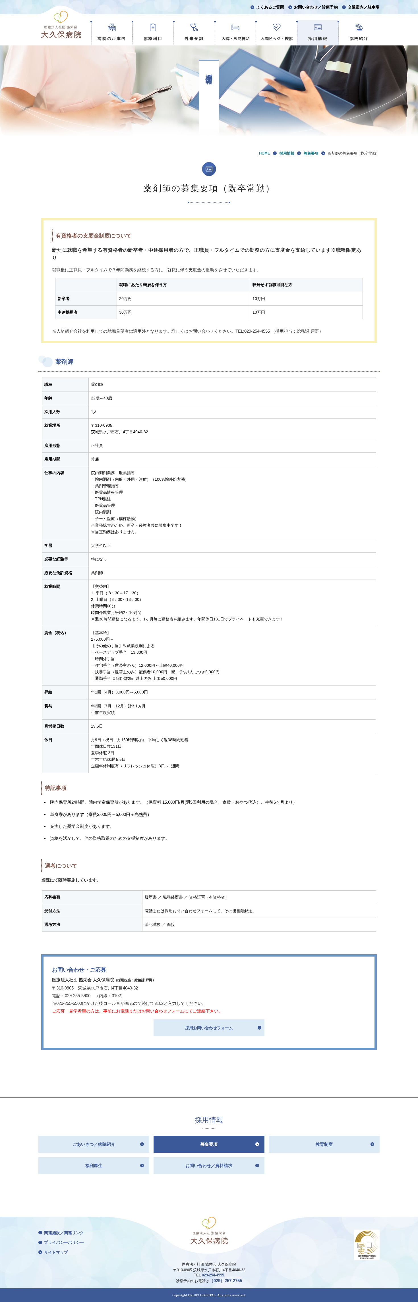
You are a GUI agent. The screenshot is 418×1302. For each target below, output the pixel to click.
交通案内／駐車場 (364, 7)
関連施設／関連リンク (64, 1232)
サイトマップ (56, 1252)
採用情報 (318, 38)
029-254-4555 (213, 1275)
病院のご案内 (112, 38)
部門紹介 (359, 38)
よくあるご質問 (270, 7)
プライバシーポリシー (64, 1242)
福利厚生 (93, 1165)
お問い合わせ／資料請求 (208, 1165)
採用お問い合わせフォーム (209, 1028)
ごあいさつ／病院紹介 (94, 1144)
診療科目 (153, 38)
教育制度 (324, 1144)
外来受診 (194, 38)
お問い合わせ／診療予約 (316, 7)
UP (409, 1295)
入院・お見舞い (235, 38)
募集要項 (311, 153)
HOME (264, 153)
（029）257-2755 (225, 1280)
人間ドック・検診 (277, 38)
